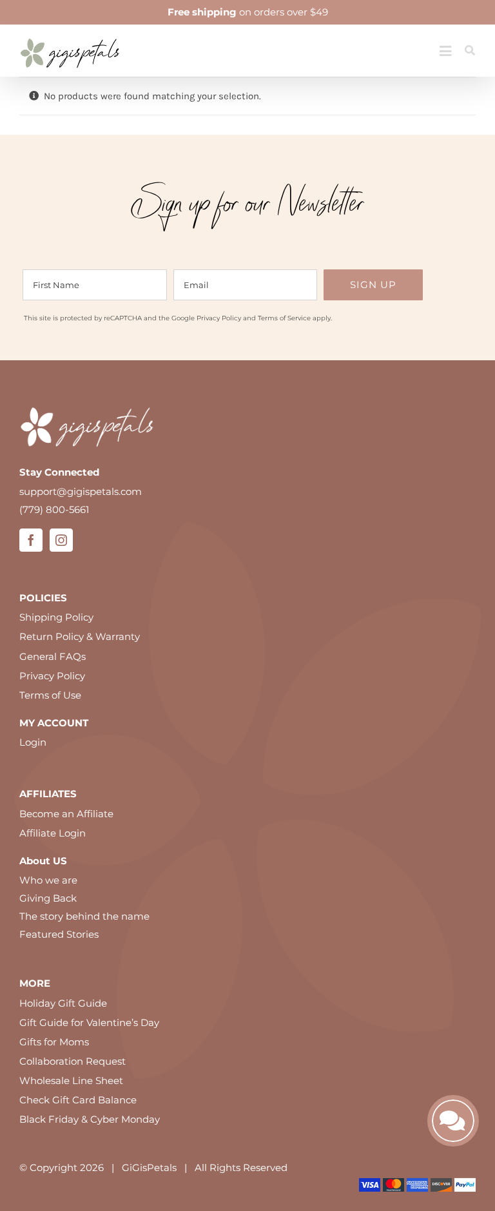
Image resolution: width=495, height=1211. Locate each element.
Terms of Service (284, 318)
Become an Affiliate (66, 814)
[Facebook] (31, 540)
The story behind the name (84, 916)
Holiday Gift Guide (63, 1003)
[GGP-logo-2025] (70, 34)
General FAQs (52, 656)
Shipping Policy (56, 617)
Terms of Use (50, 695)
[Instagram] (61, 540)
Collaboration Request (72, 1061)
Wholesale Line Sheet (71, 1080)
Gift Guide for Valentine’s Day (89, 1022)
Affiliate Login (52, 833)
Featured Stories (59, 934)
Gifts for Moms (54, 1042)
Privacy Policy (219, 318)
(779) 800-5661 (54, 509)
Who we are (48, 880)
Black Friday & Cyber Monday (89, 1119)
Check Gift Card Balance (78, 1100)
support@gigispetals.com (80, 491)
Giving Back (48, 898)
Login (32, 742)
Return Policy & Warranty (79, 636)
